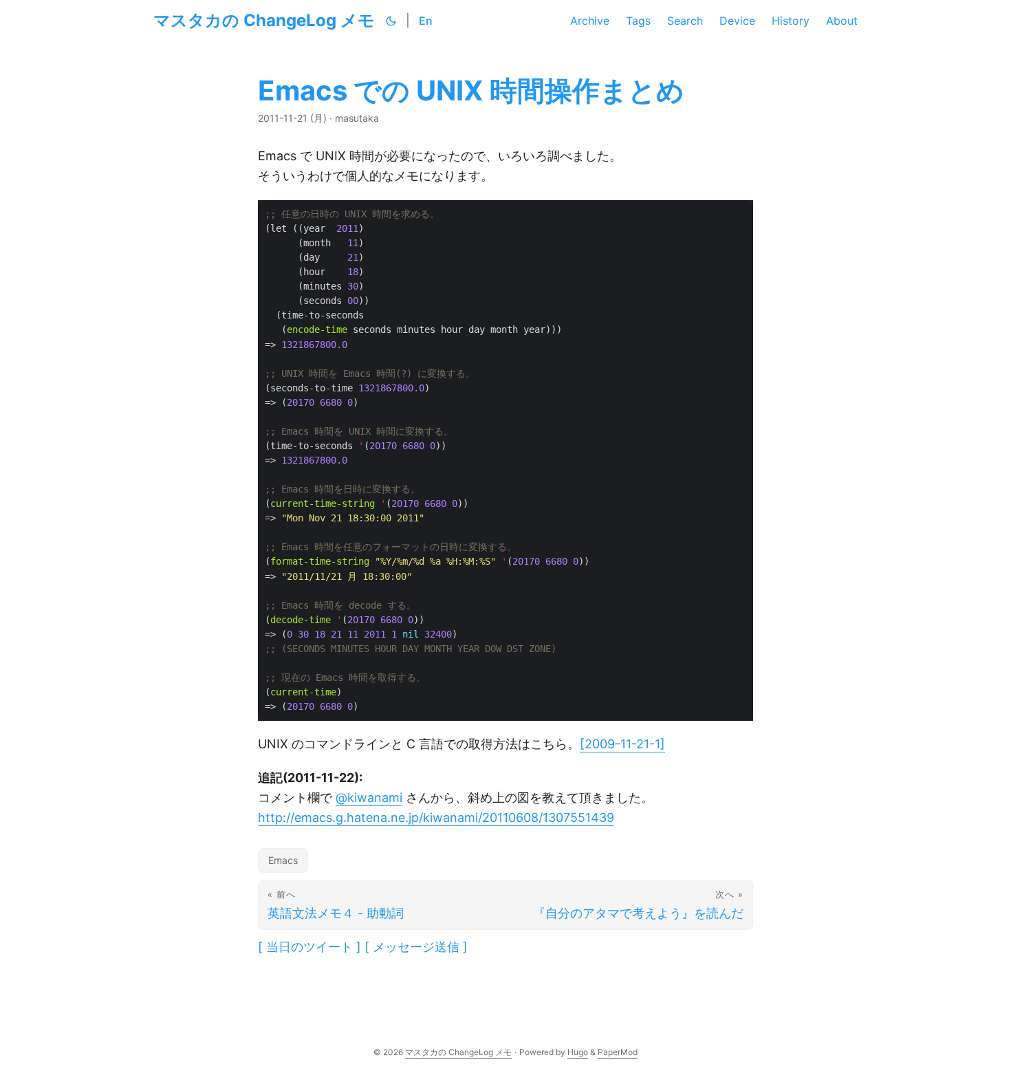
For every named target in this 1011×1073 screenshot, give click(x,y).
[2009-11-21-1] (622, 744)
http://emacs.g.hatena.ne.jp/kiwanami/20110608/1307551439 (436, 817)
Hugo (577, 1052)
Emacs (283, 860)
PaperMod (618, 1052)
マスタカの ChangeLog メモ (264, 20)
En (426, 21)
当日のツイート (309, 947)
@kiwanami (369, 797)
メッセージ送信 (416, 947)
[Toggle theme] (391, 20)
